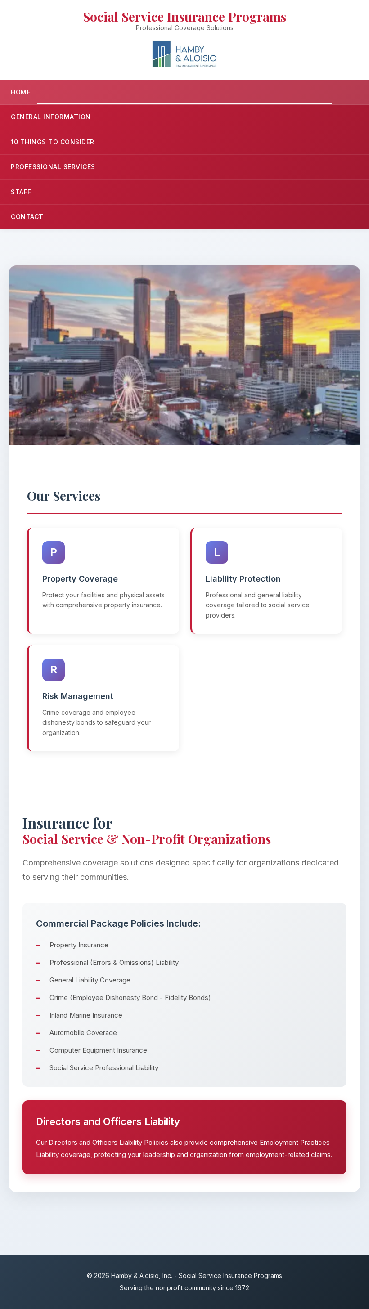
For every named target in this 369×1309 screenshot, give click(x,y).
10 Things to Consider (52, 142)
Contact (27, 216)
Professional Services (53, 166)
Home (21, 92)
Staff (21, 192)
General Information (51, 117)
